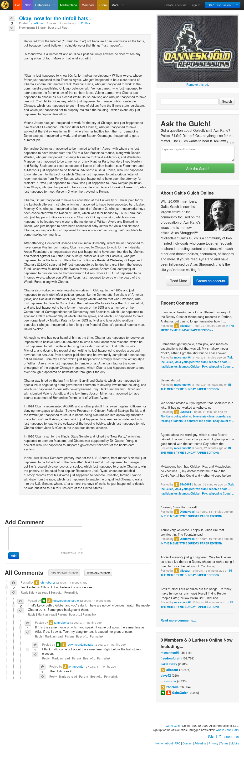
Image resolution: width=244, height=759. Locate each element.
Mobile (234, 743)
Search (227, 101)
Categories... (44, 5)
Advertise (200, 743)
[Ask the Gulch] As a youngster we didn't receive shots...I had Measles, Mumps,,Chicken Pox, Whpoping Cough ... (197, 362)
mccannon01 (183, 357)
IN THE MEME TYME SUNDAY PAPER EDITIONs (192, 516)
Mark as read (39, 592)
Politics (85, 23)
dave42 (166, 675)
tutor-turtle (168, 681)
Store (103, 5)
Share (42, 28)
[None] (198, 48)
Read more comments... (178, 620)
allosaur (185, 326)
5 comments (27, 28)
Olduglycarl (187, 512)
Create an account (210, 280)
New (27, 5)
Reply (24, 592)
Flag (64, 28)
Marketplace (68, 5)
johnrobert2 (47, 582)
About (169, 743)
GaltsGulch (180, 692)
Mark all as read (98, 572)
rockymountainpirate (65, 600)
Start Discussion (219, 5)
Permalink (71, 592)
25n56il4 (185, 412)
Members (88, 5)
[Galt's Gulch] (6, 5)
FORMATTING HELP (72, 553)
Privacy (213, 743)
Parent (62, 614)
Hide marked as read (64, 572)
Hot (17, 5)
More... (116, 5)
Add (13, 555)
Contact (187, 743)
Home (159, 743)
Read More (178, 280)
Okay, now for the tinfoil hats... (56, 18)
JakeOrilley (169, 664)
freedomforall (170, 658)
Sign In (195, 5)
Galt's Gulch (173, 725)
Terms (224, 743)
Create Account (175, 5)
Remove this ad (197, 84)
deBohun (39, 23)
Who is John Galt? (227, 730)
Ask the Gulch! (197, 168)
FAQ (177, 743)
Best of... (54, 28)
